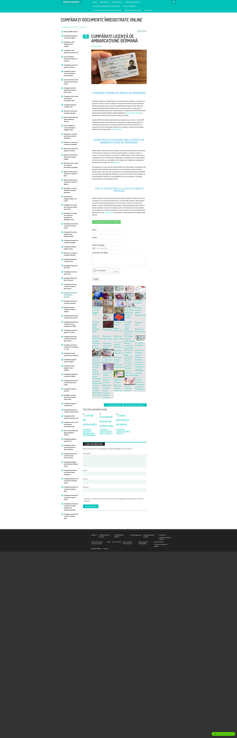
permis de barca (82, 27)
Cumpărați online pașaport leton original (69, 44)
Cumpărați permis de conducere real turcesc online (70, 456)
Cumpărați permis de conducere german (70, 302)
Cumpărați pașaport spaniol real (70, 440)
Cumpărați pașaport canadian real (70, 106)
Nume (94, 230)
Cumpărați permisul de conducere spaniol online (71, 497)
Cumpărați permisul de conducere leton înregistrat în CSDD (71, 324)
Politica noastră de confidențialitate (107, 10)
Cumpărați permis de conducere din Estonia (71, 411)
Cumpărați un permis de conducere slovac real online (70, 207)
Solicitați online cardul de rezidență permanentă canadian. (71, 165)
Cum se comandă (129, 6)
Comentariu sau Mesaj (100, 253)
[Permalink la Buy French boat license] (123, 420)
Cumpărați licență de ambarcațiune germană (70, 295)
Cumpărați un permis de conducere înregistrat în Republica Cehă (70, 216)
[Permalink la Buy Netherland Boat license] (106, 420)
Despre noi (104, 2)
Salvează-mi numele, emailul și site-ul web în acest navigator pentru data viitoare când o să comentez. (113, 500)
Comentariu (87, 453)
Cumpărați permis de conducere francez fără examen (70, 286)
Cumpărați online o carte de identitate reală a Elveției (70, 73)
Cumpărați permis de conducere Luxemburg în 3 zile (71, 347)
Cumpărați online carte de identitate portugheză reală (71, 98)
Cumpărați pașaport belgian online (70, 248)
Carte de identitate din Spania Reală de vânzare (71, 119)
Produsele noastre (132, 2)
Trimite (96, 279)
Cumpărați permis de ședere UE (70, 273)
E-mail (94, 237)
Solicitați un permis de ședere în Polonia (71, 149)
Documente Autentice (133, 113)
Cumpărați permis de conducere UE (70, 260)
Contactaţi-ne (117, 2)
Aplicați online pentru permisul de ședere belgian (71, 157)
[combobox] (94, 248)
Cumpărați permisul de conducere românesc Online (71, 481)
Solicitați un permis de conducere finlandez (71, 143)
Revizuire (148, 10)
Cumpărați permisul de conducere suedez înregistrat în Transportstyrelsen (71, 507)
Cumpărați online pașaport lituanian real (71, 51)
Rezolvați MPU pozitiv (71, 32)
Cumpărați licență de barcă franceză (123, 432)
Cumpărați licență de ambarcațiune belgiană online (89, 433)
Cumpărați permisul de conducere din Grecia (71, 317)
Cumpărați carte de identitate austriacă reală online (70, 90)
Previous (139, 409)
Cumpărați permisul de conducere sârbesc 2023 (71, 489)
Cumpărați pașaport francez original (70, 361)
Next (144, 409)
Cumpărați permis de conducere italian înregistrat (70, 472)
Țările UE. (117, 162)
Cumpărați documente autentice (69, 27)
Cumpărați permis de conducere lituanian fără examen (70, 339)
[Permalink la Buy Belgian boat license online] (90, 420)
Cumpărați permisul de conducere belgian (71, 241)
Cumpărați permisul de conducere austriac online (71, 226)
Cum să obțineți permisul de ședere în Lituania (70, 59)
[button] (223, 734)
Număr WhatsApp (98, 245)
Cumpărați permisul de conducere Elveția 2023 (71, 516)
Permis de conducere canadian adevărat (70, 112)
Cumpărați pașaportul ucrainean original (71, 37)
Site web (86, 487)
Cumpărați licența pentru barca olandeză (106, 432)
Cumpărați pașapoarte (135, 535)
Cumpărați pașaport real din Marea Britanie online (71, 464)
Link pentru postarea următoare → (135, 405)
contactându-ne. (117, 129)
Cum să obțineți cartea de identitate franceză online (71, 82)
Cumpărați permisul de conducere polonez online (71, 383)
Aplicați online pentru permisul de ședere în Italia (71, 174)
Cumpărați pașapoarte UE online (71, 267)
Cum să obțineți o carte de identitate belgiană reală (69, 128)
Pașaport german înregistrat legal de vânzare (70, 309)
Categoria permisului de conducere (106, 6)
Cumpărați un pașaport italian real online (70, 199)
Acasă (95, 2)
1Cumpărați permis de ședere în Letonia (71, 66)
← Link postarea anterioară (113, 405)
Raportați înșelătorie (133, 10)
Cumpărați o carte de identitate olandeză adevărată (70, 136)
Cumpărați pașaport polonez (70, 390)
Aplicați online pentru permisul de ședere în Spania (71, 182)
